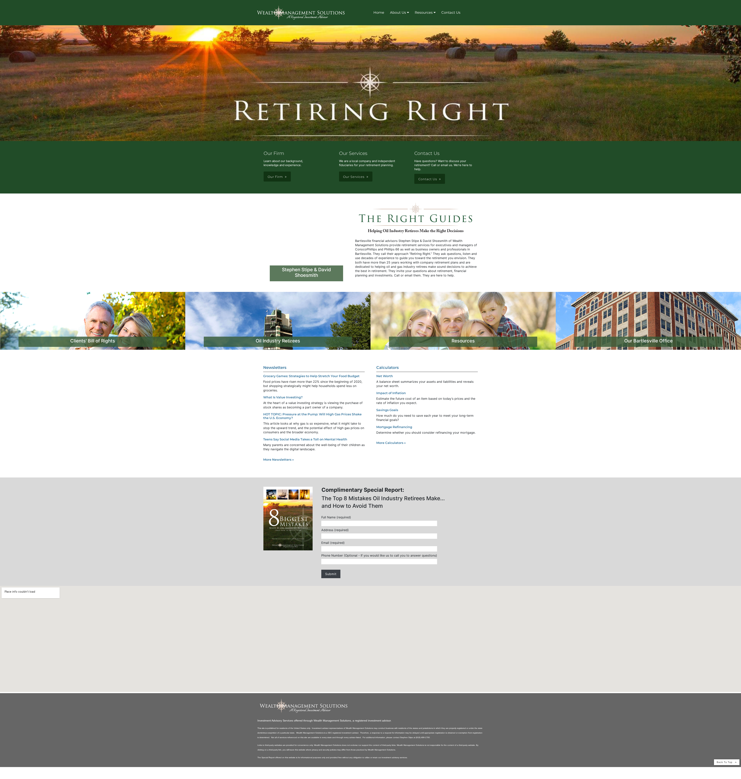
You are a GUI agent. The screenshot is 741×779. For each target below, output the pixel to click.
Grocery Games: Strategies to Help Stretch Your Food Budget (311, 376)
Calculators (387, 367)
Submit (331, 574)
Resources (424, 12)
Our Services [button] (354, 177)
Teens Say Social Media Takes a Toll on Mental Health (305, 439)
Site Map (285, 777)
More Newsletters (278, 459)
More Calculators (391, 443)
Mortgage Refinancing (394, 427)
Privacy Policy (267, 777)
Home (378, 12)
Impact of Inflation (391, 393)
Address (335, 530)
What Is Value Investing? (283, 397)
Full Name (336, 517)
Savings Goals (387, 410)
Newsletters (274, 367)
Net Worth (384, 376)
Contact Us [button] (427, 179)
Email (333, 543)
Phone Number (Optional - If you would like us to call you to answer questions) (379, 555)
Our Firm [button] (275, 177)
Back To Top (725, 762)
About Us (398, 12)
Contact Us (450, 12)
